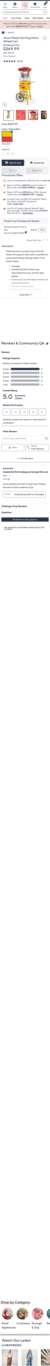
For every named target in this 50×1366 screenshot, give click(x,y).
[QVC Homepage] (3, 33)
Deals (5, 18)
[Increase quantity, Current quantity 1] (12, 153)
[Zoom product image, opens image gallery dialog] (4, 104)
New (27, 18)
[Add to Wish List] (45, 39)
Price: (5, 124)
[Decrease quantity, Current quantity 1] (3, 153)
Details (41, 187)
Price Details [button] (9, 56)
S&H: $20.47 (8, 53)
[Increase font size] (44, 240)
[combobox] (22, 12)
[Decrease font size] (47, 240)
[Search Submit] (45, 12)
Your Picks (16, 18)
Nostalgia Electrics (11, 45)
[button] (5, 5)
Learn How (18, 204)
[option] (25, 25)
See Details (28, 213)
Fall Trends (37, 18)
